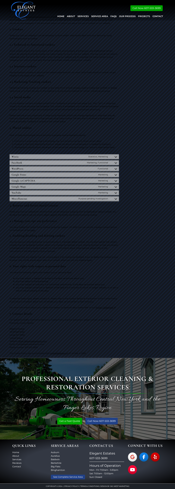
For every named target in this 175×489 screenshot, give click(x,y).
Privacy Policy (71, 486)
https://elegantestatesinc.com (32, 341)
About (15, 456)
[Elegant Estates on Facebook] (143, 457)
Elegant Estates (23, 10)
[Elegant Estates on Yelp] (155, 457)
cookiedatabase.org (59, 353)
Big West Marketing (119, 486)
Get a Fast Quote (69, 421)
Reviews (16, 463)
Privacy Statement (104, 307)
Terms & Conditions (89, 486)
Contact (16, 466)
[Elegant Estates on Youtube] (132, 469)
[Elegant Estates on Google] (132, 457)
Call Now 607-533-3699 (146, 8)
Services (16, 459)
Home (15, 452)
